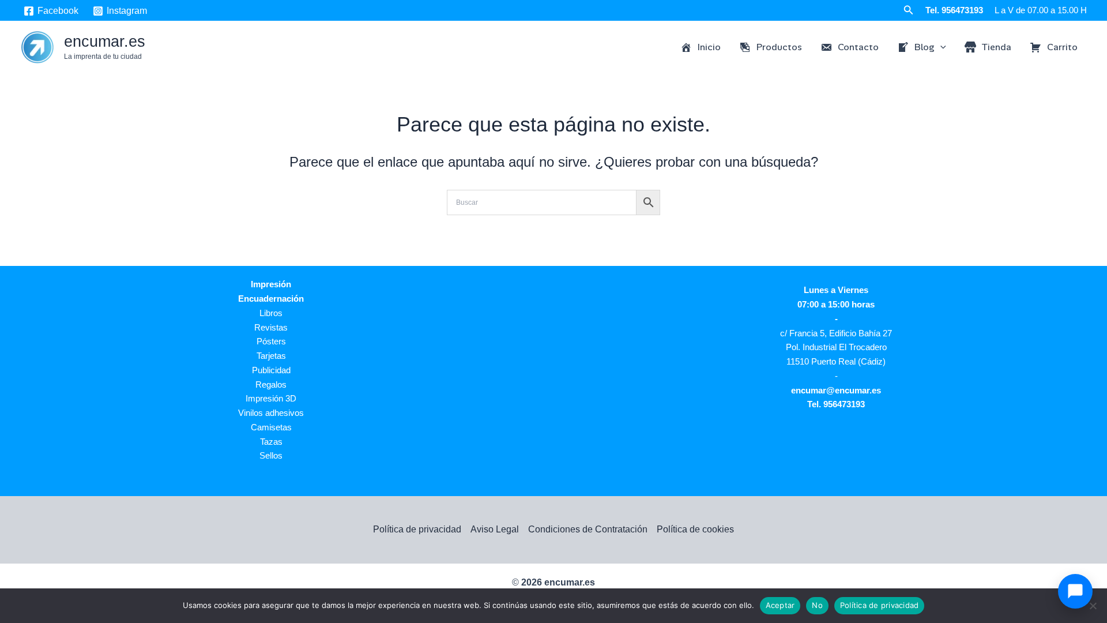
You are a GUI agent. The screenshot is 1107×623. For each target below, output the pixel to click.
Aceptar (780, 605)
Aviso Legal (494, 529)
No (817, 605)
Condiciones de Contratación (587, 529)
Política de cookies (695, 529)
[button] (908, 10)
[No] (1092, 605)
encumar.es (104, 41)
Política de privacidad (417, 529)
